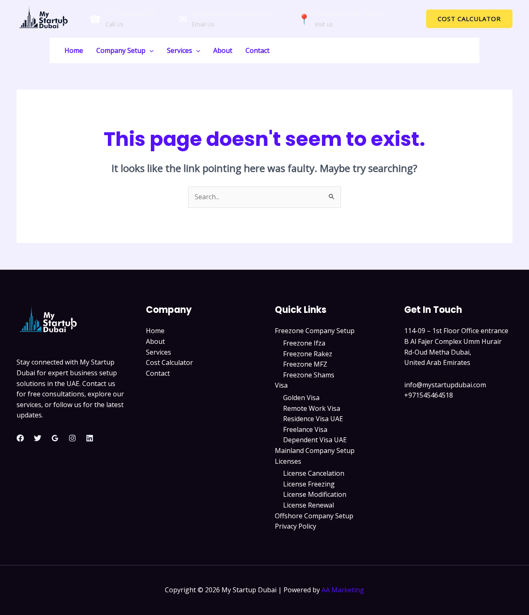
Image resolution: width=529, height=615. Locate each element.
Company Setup (120, 50)
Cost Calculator (169, 362)
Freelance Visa (305, 429)
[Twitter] (37, 438)
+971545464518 (129, 13)
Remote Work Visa (311, 408)
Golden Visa (301, 397)
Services (179, 50)
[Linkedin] (89, 438)
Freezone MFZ (305, 364)
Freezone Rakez (307, 353)
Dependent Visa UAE (315, 439)
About (222, 50)
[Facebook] (20, 438)
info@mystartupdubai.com (232, 13)
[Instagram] (72, 438)
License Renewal (308, 505)
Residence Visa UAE (313, 418)
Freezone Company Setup (315, 330)
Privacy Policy (295, 526)
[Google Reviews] (55, 438)
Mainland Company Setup (315, 450)
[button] (469, 19)
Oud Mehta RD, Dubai (348, 13)
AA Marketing (343, 589)
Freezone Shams (308, 374)
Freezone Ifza (304, 343)
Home (73, 50)
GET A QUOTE (450, 50)
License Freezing (309, 484)
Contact (257, 50)
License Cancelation (313, 473)
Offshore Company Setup (314, 515)
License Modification (314, 494)
